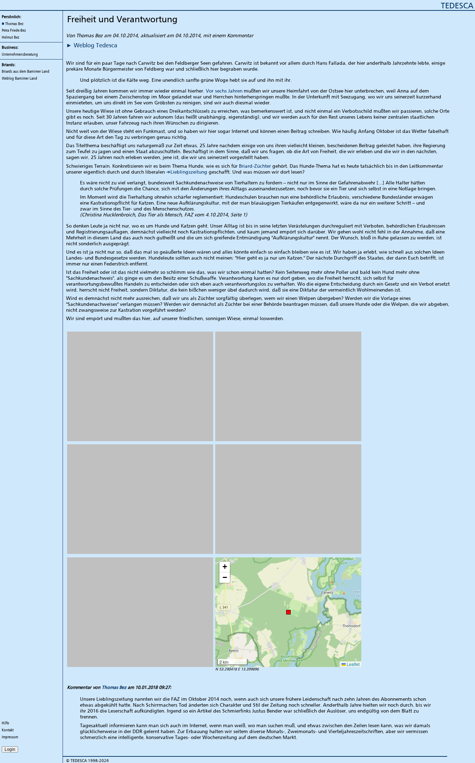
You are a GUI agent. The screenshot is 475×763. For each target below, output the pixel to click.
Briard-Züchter (255, 166)
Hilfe (5, 723)
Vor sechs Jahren (224, 91)
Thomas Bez (114, 687)
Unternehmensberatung (20, 54)
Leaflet (353, 664)
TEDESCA (457, 5)
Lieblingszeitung (188, 172)
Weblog (19, 78)
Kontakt (8, 730)
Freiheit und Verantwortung (122, 19)
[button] (288, 612)
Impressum (10, 736)
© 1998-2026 (87, 760)
